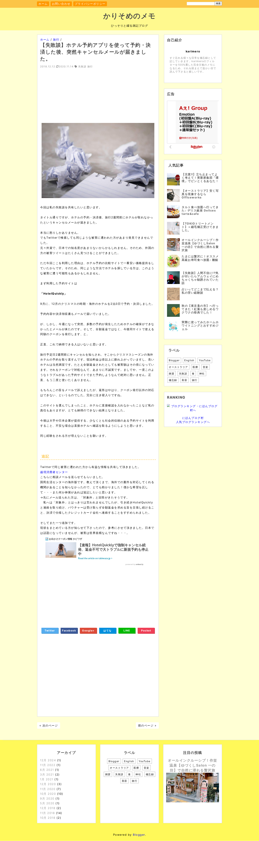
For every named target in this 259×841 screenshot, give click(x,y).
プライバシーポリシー (90, 3)
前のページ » (147, 725)
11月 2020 (47, 789)
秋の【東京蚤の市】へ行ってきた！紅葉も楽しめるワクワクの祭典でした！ (200, 309)
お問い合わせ (61, 3)
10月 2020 (48, 793)
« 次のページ (48, 725)
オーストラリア (178, 366)
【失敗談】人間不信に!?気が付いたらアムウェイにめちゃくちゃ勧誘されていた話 (200, 278)
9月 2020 (47, 798)
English (189, 360)
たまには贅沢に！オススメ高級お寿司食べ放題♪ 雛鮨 (200, 258)
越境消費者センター (54, 472)
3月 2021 (47, 774)
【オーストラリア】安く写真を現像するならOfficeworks (200, 194)
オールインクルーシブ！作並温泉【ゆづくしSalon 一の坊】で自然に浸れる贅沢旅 (200, 245)
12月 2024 (48, 760)
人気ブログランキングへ (193, 422)
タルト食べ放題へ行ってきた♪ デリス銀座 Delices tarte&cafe (200, 210)
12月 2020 (48, 784)
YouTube (205, 360)
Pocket (146, 630)
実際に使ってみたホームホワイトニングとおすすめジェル (200, 325)
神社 (202, 373)
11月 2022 (47, 765)
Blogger (174, 360)
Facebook (69, 630)
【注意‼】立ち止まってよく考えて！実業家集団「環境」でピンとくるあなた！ (200, 178)
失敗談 (183, 373)
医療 (195, 366)
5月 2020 (47, 803)
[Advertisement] (98, 98)
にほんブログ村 (193, 418)
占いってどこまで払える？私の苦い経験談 (200, 291)
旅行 (194, 380)
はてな (107, 630)
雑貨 (171, 373)
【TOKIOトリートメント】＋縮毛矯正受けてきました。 (200, 227)
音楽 (205, 366)
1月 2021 (46, 779)
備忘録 (173, 380)
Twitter (50, 630)
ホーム (43, 3)
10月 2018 (47, 817)
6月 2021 (47, 770)
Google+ (88, 630)
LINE (127, 630)
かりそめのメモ (129, 15)
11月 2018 (47, 813)
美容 (184, 380)
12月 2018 (47, 808)
